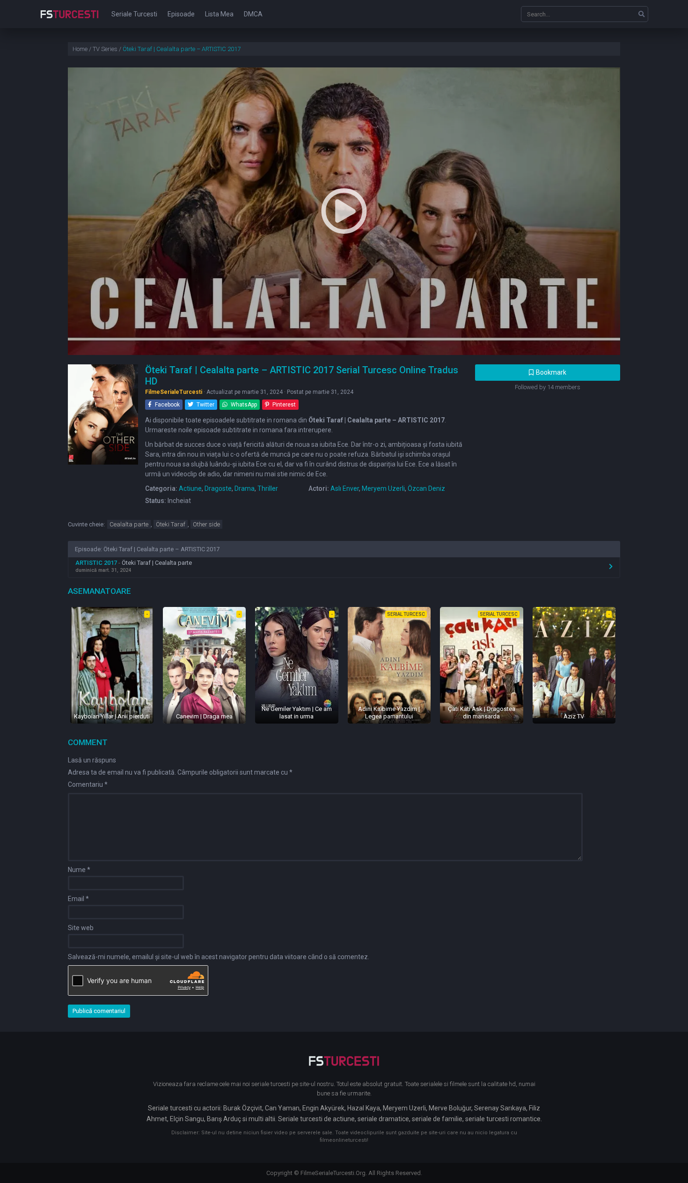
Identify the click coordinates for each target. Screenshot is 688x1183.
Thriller (267, 488)
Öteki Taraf (170, 524)
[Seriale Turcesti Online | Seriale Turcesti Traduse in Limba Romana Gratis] (69, 20)
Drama (244, 488)
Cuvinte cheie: (86, 524)
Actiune (190, 488)
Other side (206, 524)
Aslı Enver (344, 488)
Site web (81, 928)
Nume (79, 869)
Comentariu (88, 784)
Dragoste (218, 488)
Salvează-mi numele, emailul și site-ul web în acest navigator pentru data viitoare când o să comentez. (218, 957)
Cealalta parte (129, 524)
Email (78, 898)
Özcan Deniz (426, 488)
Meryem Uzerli (383, 488)
